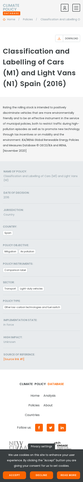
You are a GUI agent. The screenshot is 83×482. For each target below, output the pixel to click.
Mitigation (10, 251)
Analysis (49, 395)
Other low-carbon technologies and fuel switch (32, 307)
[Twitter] (50, 427)
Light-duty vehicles (31, 288)
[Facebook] (39, 427)
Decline (41, 475)
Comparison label (15, 270)
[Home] (11, 8)
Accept (14, 475)
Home (35, 395)
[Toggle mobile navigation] (76, 8)
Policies (34, 405)
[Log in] (65, 8)
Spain (7, 233)
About (48, 405)
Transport (10, 288)
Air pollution (27, 251)
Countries (32, 415)
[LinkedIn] (62, 427)
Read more (69, 475)
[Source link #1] (13, 359)
